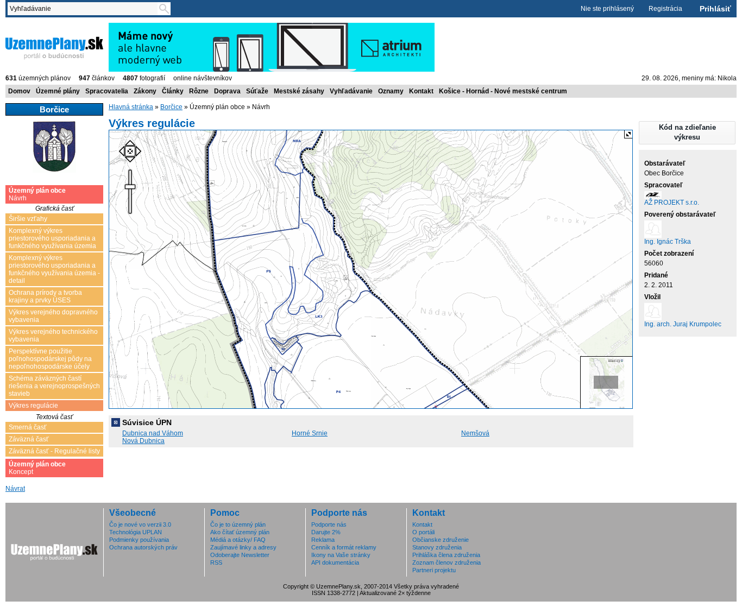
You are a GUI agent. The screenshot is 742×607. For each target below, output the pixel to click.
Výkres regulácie (33, 405)
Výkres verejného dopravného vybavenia (53, 316)
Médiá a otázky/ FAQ (238, 539)
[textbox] (85, 8)
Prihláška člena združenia (446, 555)
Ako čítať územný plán (239, 532)
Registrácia (665, 8)
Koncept (37, 468)
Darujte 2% (326, 532)
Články (173, 91)
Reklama (323, 539)
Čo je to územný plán (238, 524)
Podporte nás (329, 524)
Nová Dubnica (143, 441)
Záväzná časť (29, 439)
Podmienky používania (139, 539)
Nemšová (475, 433)
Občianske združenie (440, 539)
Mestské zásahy (299, 91)
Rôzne (199, 91)
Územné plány (58, 91)
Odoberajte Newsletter (239, 555)
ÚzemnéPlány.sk (31, 26)
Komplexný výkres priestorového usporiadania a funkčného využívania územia (52, 238)
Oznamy (391, 91)
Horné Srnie (310, 433)
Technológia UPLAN (135, 532)
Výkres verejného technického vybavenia (53, 335)
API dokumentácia (335, 562)
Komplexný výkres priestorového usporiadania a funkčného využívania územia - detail (54, 269)
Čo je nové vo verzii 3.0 (140, 524)
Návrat (15, 488)
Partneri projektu (434, 570)
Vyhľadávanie (351, 91)
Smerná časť (28, 427)
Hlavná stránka (131, 107)
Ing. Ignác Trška (667, 241)
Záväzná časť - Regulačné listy (54, 451)
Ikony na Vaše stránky (340, 555)
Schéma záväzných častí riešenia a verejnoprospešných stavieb (54, 386)
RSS (216, 562)
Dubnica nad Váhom (152, 433)
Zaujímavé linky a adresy (243, 547)
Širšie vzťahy (28, 219)
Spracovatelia (106, 91)
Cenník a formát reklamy (343, 547)
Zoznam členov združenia (446, 562)
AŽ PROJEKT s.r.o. (671, 202)
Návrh (37, 194)
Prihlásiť (715, 8)
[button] (687, 132)
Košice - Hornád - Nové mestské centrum (503, 91)
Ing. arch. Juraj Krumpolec (682, 324)
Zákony (145, 91)
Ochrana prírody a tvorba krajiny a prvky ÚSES (45, 296)
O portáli (423, 532)
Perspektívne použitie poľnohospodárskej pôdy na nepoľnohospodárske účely (50, 358)
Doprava (227, 91)
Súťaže (257, 91)
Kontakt (421, 91)
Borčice (171, 107)
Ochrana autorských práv (143, 547)
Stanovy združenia (437, 547)
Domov (19, 91)
